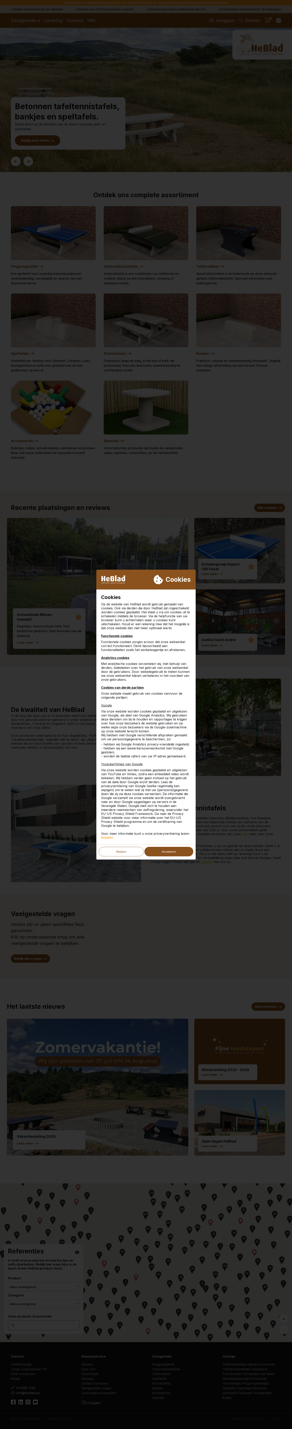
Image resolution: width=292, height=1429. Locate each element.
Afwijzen (121, 851)
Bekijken (107, 838)
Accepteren (169, 851)
